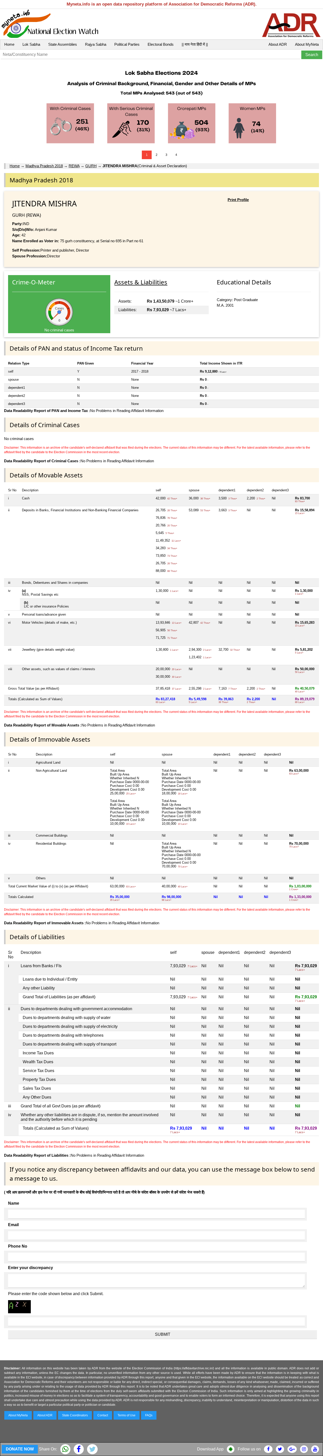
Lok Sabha (31, 44)
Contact (102, 1415)
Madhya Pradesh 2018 (44, 166)
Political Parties (127, 44)
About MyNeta (307, 44)
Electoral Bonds (161, 44)
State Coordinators (75, 1415)
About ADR (277, 44)
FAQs (148, 1415)
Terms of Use (127, 1415)
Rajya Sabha (95, 44)
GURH (91, 166)
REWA (74, 166)
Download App (210, 1449)
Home (9, 44)
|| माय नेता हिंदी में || (195, 44)
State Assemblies (62, 44)
